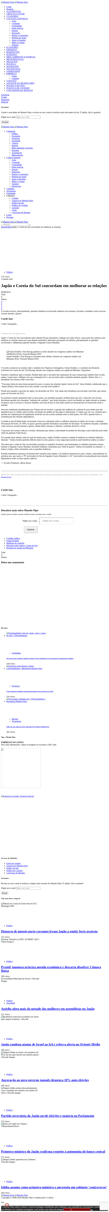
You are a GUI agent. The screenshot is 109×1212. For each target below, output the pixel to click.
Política (15, 134)
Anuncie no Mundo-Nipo (22, 200)
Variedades (16, 653)
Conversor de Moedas (21, 212)
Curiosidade (17, 26)
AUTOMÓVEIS (13, 11)
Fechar (67, 1210)
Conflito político (13, 538)
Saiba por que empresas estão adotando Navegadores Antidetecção (27, 726)
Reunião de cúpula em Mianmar (19, 548)
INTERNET (11, 54)
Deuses (15, 30)
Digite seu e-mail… (31, 521)
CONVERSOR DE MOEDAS (19, 90)
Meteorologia (17, 155)
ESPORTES (11, 50)
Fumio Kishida (12, 541)
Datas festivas (17, 28)
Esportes (15, 150)
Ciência (15, 143)
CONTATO (11, 81)
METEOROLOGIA (15, 59)
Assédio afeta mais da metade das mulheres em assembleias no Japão (48, 1008)
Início (3, 227)
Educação (16, 33)
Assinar (5, 122)
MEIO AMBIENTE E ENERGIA (20, 57)
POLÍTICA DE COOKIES (18, 88)
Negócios (16, 138)
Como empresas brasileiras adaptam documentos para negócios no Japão (29, 691)
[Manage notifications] (7, 1205)
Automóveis (17, 153)
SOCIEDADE (12, 66)
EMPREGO (11, 73)
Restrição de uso (6, 477)
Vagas (14, 76)
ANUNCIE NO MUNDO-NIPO (20, 83)
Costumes (16, 23)
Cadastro (15, 78)
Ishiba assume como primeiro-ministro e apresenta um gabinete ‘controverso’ (54, 1187)
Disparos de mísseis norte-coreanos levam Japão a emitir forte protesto (49, 931)
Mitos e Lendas (18, 42)
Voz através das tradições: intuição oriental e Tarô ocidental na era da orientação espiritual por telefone (39, 658)
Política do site (18, 203)
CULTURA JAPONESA (17, 19)
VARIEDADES (13, 71)
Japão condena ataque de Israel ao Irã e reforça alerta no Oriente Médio (50, 1044)
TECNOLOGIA (13, 69)
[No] (92, 1210)
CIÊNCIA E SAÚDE (15, 14)
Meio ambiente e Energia (22, 148)
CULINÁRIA (12, 16)
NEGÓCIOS (11, 62)
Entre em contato (13, 863)
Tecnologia (16, 721)
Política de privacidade (80, 1210)
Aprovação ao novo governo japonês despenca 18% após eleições (45, 1080)
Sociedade (16, 141)
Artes (14, 21)
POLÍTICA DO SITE (15, 85)
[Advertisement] (54, 248)
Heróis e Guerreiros (20, 35)
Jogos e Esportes (19, 40)
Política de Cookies (20, 205)
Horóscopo (16, 186)
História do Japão (19, 38)
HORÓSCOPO (13, 52)
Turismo (15, 45)
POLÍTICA (11, 64)
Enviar (4, 893)
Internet (15, 145)
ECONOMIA (12, 47)
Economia (16, 136)
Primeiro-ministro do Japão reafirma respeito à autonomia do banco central (53, 1151)
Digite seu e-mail (8, 117)
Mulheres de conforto (15, 543)
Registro (9, 9)
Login (8, 7)
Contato (15, 198)
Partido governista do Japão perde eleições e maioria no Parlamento (47, 1115)
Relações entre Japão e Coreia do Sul (21, 545)
